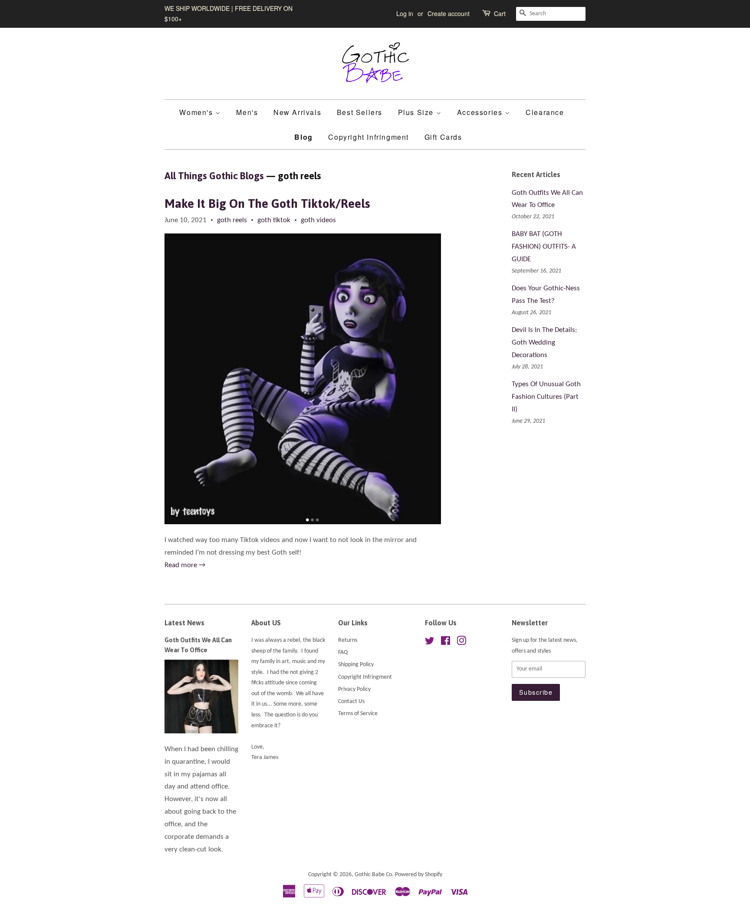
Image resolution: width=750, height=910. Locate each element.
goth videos (318, 220)
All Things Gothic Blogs (214, 175)
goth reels (232, 220)
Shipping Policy (356, 664)
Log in (404, 13)
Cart (500, 13)
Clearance (545, 112)
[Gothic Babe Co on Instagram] (461, 643)
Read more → (184, 565)
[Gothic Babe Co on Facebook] (446, 643)
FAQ (343, 652)
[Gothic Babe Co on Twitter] (429, 643)
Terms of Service (358, 713)
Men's (247, 112)
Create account (449, 13)
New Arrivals (297, 112)
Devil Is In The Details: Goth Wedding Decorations (544, 342)
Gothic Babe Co (373, 874)
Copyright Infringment (368, 137)
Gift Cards (443, 137)
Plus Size (417, 112)
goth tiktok (273, 220)
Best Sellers (359, 112)
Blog (303, 137)
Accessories (481, 112)
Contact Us (351, 701)
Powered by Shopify (418, 874)
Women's (197, 112)
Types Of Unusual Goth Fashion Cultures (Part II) (546, 397)
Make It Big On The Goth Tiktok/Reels (267, 203)
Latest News (184, 623)
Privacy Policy (354, 689)
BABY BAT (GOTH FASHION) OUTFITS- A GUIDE (544, 246)
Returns (347, 640)
